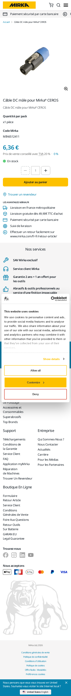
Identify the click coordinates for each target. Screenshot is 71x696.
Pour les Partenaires (51, 465)
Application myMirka (16, 464)
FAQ (5, 459)
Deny (35, 394)
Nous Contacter (48, 444)
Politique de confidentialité (35, 656)
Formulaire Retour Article (12, 498)
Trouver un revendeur (22, 194)
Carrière (43, 455)
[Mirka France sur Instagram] (14, 555)
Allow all (35, 370)
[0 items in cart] (51, 5)
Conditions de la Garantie (12, 446)
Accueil (6, 22)
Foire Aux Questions (16, 520)
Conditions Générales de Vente (15, 512)
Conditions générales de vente (35, 652)
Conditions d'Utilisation (35, 661)
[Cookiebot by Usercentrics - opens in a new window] (51, 298)
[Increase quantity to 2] (45, 170)
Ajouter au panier (35, 182)
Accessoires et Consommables (13, 409)
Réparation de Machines (11, 471)
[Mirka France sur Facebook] (5, 555)
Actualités (44, 449)
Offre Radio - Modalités (35, 669)
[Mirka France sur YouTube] (30, 555)
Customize (33, 382)
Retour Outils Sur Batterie (11, 527)
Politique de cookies (35, 665)
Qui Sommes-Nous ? (51, 439)
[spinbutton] (35, 170)
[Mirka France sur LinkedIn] (22, 555)
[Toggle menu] (66, 5)
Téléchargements (14, 439)
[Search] (58, 5)
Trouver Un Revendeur (17, 478)
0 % (56, 154)
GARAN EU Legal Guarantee (13, 536)
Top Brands (10, 422)
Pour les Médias (48, 460)
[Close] (66, 682)
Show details (51, 358)
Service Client (11, 454)
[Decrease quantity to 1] (25, 170)
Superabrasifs (12, 417)
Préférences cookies (35, 674)
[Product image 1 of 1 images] (35, 61)
